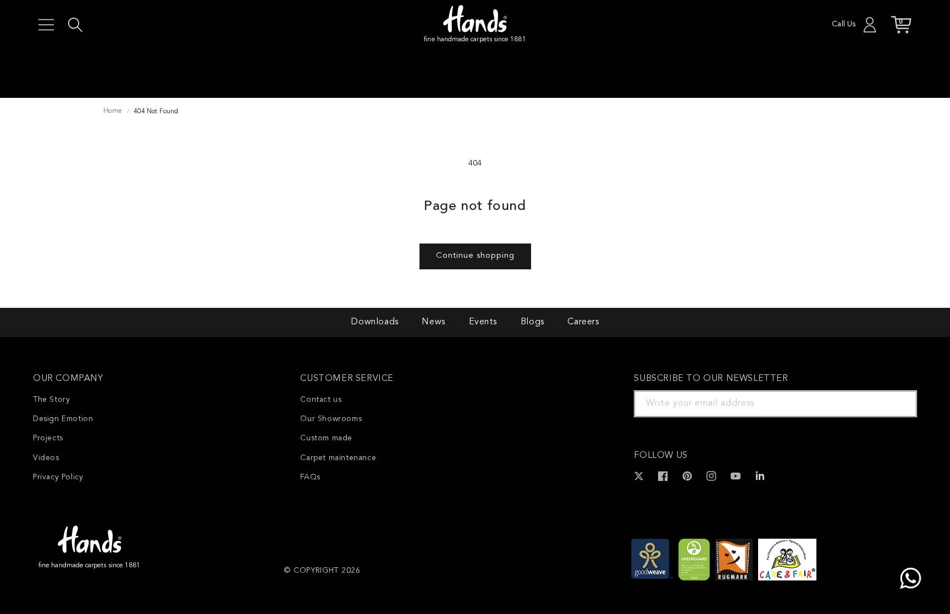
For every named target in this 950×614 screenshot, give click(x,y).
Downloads (374, 322)
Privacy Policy (58, 477)
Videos (46, 458)
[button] (46, 25)
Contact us (320, 399)
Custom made (326, 438)
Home (113, 111)
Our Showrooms (331, 419)
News (433, 322)
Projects (48, 438)
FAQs (310, 477)
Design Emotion (63, 419)
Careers (583, 322)
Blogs (532, 322)
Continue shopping (475, 256)
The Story (51, 399)
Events (483, 322)
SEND (895, 403)
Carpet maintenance (338, 458)
